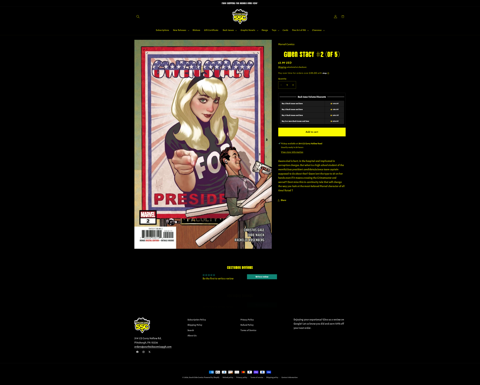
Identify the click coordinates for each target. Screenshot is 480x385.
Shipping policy (272, 377)
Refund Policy (247, 325)
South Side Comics (196, 377)
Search (191, 330)
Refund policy (228, 377)
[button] (138, 16)
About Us (192, 335)
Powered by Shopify (212, 377)
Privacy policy (241, 377)
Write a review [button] (262, 277)
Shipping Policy (195, 325)
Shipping (282, 67)
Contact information (290, 377)
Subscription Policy (197, 319)
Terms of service (256, 377)
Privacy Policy (247, 319)
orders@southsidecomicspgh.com (153, 346)
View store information (292, 152)
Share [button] (283, 200)
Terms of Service (248, 330)
